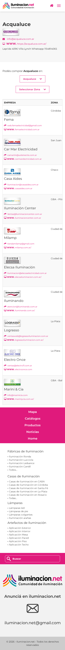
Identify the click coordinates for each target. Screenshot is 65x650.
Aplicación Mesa (18, 534)
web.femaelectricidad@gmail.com (24, 125)
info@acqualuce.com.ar (20, 38)
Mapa (32, 412)
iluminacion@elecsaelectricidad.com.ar (27, 273)
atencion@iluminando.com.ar (22, 306)
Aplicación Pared (19, 537)
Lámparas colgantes (20, 514)
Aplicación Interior (19, 531)
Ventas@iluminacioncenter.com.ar (24, 214)
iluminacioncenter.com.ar (24, 218)
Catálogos (32, 418)
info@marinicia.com (17, 395)
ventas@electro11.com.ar (19, 365)
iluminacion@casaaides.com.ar (22, 184)
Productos (32, 425)
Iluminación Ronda (20, 456)
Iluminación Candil (20, 466)
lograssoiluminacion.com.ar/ (25, 340)
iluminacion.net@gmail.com (32, 622)
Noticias (32, 432)
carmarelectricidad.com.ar (24, 159)
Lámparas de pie (18, 511)
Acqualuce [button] (29, 78)
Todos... (13, 469)
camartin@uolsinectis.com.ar (22, 155)
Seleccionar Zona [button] (29, 89)
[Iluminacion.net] (18, 5)
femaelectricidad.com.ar (23, 129)
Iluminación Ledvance (21, 463)
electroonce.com (19, 369)
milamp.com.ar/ (19, 247)
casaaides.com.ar (19, 188)
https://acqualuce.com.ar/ (26, 43)
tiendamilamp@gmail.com (20, 243)
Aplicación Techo (19, 544)
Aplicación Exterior (20, 527)
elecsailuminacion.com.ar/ (24, 277)
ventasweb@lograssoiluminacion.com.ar (27, 336)
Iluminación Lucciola (21, 459)
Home (32, 438)
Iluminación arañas (20, 517)
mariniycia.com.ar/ (20, 399)
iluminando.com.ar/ (21, 310)
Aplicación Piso (18, 541)
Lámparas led (16, 507)
